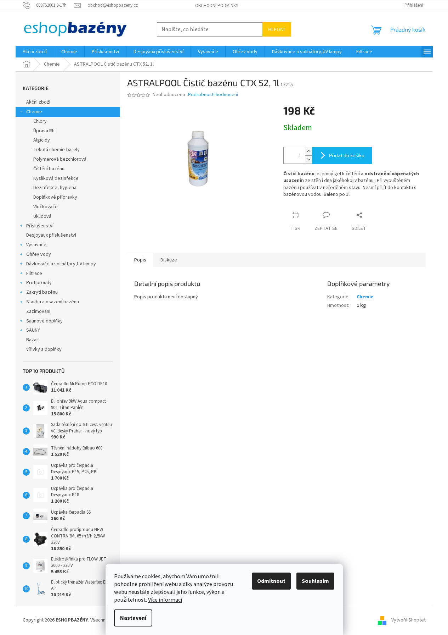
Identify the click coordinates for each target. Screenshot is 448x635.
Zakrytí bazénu (42, 292)
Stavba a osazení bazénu (52, 301)
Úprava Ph (44, 130)
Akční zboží (38, 102)
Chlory (40, 121)
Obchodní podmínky (216, 5)
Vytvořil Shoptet (408, 620)
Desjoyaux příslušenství (51, 235)
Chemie (34, 111)
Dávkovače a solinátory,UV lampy (61, 263)
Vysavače (36, 244)
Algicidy (41, 140)
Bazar (32, 339)
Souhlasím (315, 581)
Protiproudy (39, 282)
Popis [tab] (140, 260)
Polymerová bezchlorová (59, 159)
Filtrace (34, 273)
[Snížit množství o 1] (308, 159)
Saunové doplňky (44, 321)
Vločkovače (45, 206)
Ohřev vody (38, 254)
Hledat (276, 29)
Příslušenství (39, 226)
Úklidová (42, 216)
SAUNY (33, 330)
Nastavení (133, 618)
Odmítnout (271, 581)
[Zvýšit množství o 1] (308, 151)
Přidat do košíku (346, 155)
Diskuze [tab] (168, 260)
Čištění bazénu (48, 168)
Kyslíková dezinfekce (56, 178)
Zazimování (38, 311)
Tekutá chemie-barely (56, 149)
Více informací (165, 600)
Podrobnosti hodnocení (213, 95)
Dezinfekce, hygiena (54, 187)
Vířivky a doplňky (44, 349)
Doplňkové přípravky (55, 197)
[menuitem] (35, 51)
